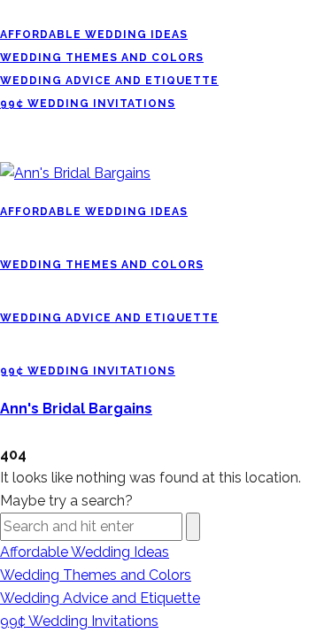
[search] (5, 431)
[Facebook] (5, 11)
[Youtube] (37, 11)
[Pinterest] (16, 11)
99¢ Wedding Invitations (87, 103)
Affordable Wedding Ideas (94, 34)
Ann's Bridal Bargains (76, 408)
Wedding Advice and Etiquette (109, 80)
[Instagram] (26, 11)
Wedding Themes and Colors (102, 57)
